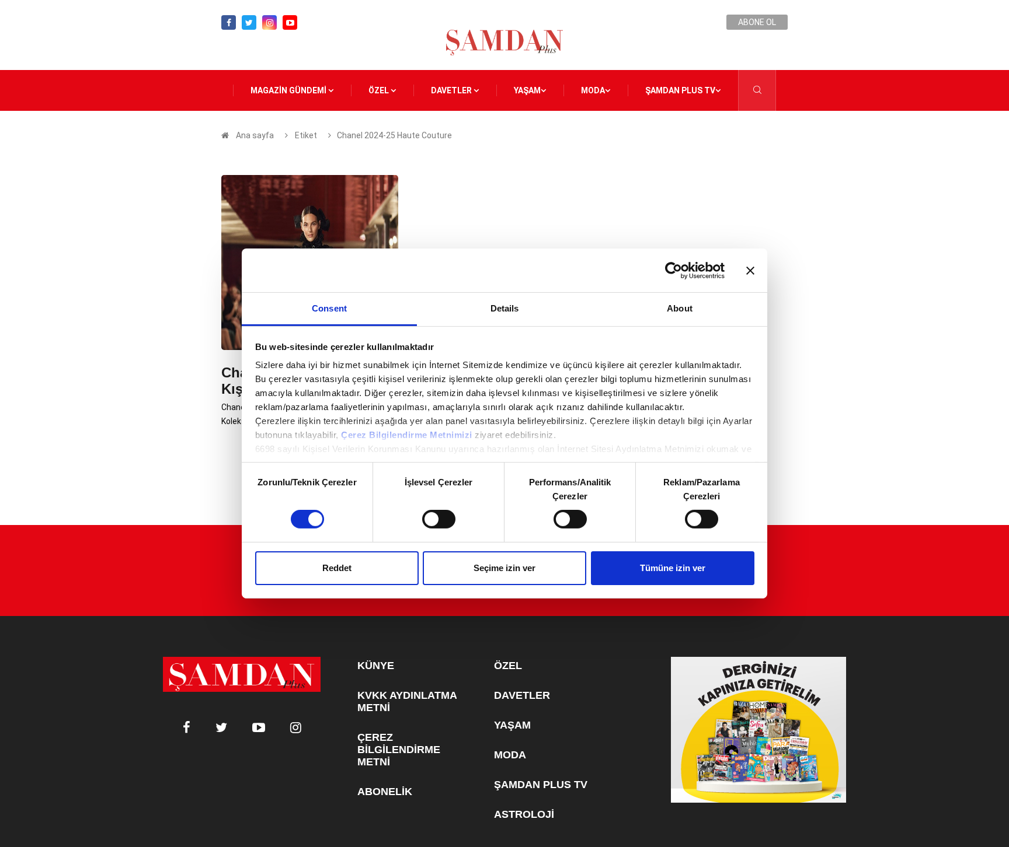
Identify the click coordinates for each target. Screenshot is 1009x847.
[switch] (438, 519)
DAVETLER (452, 90)
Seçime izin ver (504, 568)
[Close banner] (750, 270)
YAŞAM (527, 90)
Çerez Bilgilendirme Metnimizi (406, 435)
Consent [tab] (329, 308)
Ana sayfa (255, 135)
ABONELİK (384, 791)
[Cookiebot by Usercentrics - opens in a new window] (673, 270)
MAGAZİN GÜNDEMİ (289, 90)
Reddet (337, 568)
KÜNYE (375, 665)
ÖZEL (379, 90)
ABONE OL (757, 22)
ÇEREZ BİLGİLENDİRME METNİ (398, 750)
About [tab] (680, 308)
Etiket (305, 135)
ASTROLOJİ (524, 814)
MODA (593, 90)
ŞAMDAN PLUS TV (680, 90)
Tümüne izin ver (672, 568)
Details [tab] (504, 308)
